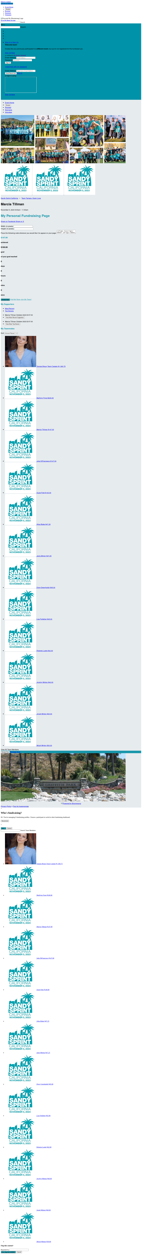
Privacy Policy (6, 806)
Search (22, 22)
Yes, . (3, 828)
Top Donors (9, 311)
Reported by (5, 1250)
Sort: (2, 333)
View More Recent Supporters (15, 317)
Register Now (15, 752)
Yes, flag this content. (8, 1252)
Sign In (19, 73)
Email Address (10, 57)
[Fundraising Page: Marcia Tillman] (16, 194)
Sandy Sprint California (9, 198)
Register (7, 11)
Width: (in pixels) (7, 226)
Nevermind (5, 821)
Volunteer (8, 15)
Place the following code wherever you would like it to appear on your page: (28, 233)
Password (8, 60)
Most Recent (9, 308)
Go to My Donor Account (8, 20)
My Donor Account (20, 55)
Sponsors (8, 13)
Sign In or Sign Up (12, 42)
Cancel (9, 828)
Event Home (9, 7)
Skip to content (6, 2)
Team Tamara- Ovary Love (31, 198)
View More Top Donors (12, 324)
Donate (8, 9)
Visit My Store (15, 299)
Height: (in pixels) (7, 228)
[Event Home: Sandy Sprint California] (79, 194)
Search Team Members (28, 830)
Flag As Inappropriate (21, 806)
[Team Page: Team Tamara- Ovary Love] (48, 194)
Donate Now (5, 299)
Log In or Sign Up (7, 3)
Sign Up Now (10, 53)
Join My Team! (26, 299)
